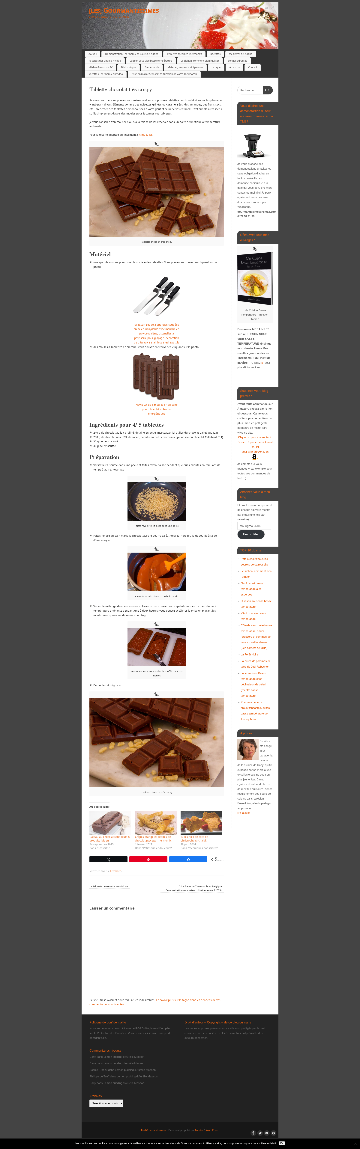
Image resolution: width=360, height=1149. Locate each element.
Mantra (199, 1130)
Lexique (216, 67)
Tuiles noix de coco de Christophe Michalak (194, 838)
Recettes (215, 54)
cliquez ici (145, 134)
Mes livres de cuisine (240, 54)
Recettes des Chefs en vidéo (104, 60)
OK (266, 90)
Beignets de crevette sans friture (109, 886)
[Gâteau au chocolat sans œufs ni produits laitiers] (110, 823)
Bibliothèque (128, 67)
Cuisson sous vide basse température (151, 60)
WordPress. (212, 1130)
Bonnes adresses (237, 60)
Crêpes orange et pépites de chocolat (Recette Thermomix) (153, 838)
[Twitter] (259, 8)
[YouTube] (266, 8)
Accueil (92, 54)
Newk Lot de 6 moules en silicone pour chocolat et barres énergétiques (157, 409)
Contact (252, 67)
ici (262, 362)
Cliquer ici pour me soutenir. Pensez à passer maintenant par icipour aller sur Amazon (255, 444)
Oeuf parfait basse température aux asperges (252, 589)
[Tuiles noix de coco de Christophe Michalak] (201, 823)
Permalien (115, 871)
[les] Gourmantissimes (124, 10)
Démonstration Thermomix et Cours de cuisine (131, 54)
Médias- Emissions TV (100, 67)
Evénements (152, 67)
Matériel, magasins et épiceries (185, 67)
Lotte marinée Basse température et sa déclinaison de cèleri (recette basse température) (253, 684)
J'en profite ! (251, 534)
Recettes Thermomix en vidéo (105, 74)
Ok (281, 1143)
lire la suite (245, 812)
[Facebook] (253, 8)
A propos (234, 67)
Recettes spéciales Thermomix (184, 54)
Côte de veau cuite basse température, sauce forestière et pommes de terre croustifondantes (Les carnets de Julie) (256, 636)
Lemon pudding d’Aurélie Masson (124, 1056)
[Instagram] (273, 8)
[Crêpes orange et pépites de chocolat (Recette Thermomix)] (156, 823)
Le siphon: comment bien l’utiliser (200, 60)
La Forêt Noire (249, 654)
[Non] (355, 1144)
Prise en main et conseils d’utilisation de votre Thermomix (164, 74)
